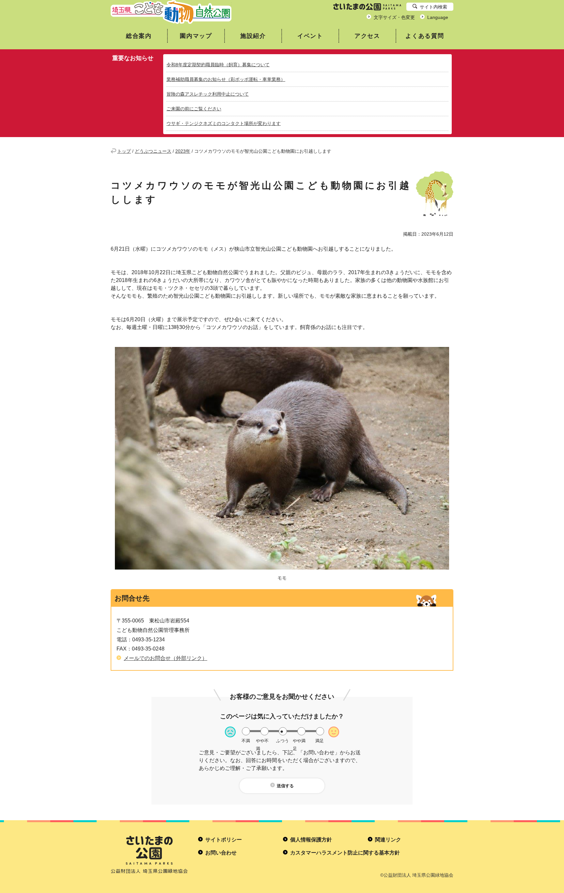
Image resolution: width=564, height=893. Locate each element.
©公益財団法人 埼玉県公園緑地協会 (416, 875)
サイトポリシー (223, 839)
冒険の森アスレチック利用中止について (207, 94)
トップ (124, 151)
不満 (246, 740)
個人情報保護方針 (311, 839)
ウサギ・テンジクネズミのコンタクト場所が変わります (223, 123)
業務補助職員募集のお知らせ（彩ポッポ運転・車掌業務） (225, 79)
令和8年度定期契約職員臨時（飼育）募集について (218, 64)
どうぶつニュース (153, 151)
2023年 (182, 151)
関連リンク (388, 839)
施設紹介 (253, 36)
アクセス (367, 36)
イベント (310, 36)
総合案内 (139, 36)
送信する (285, 785)
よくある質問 (424, 36)
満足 (319, 740)
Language (437, 17)
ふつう (282, 740)
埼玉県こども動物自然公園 (171, 12)
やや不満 (262, 740)
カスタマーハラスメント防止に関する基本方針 (345, 852)
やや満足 (299, 740)
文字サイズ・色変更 (394, 17)
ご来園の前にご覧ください (193, 108)
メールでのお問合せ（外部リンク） (165, 658)
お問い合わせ (221, 852)
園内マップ (196, 36)
